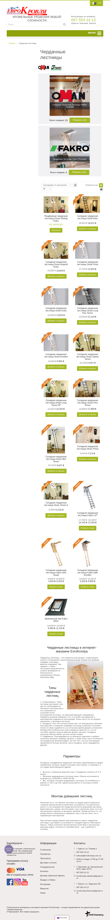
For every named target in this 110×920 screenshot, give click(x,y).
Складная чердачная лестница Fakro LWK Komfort (87, 572)
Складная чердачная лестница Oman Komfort (56, 355)
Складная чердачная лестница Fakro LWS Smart (56, 572)
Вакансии (44, 888)
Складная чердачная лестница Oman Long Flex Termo (87, 310)
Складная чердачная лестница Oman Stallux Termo (87, 356)
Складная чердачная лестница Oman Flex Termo (87, 402)
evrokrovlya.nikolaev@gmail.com (89, 877)
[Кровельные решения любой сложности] (27, 11)
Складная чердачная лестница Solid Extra (87, 217)
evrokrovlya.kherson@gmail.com (89, 892)
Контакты (44, 871)
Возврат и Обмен (47, 880)
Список (101, 189)
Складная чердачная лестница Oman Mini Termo (56, 459)
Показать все (80, 120)
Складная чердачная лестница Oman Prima (87, 447)
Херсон (81, 884)
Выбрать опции (87, 528)
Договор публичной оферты (52, 875)
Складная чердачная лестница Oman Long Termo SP (56, 402)
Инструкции (45, 884)
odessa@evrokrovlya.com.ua (88, 856)
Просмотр (56, 230)
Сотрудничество (47, 867)
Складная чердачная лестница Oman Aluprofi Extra (56, 264)
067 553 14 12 (83, 20)
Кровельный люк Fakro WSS (56, 620)
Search (64, 24)
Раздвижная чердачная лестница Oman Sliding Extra (56, 218)
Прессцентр (45, 858)
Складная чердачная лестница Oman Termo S (56, 504)
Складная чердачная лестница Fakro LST (87, 514)
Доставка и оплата (48, 863)
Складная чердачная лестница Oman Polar (87, 263)
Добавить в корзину (87, 229)
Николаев (82, 867)
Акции (42, 893)
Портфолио (45, 854)
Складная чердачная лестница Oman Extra (56, 309)
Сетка (101, 185)
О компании (45, 850)
